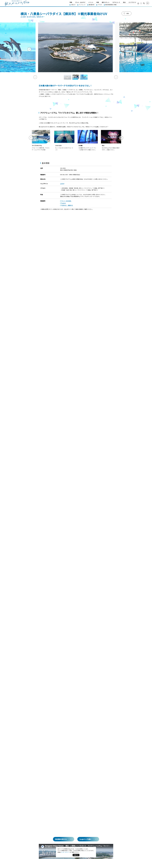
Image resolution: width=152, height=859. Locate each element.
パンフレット (82, 4)
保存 (127, 13)
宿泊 (124, 2)
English (64, 203)
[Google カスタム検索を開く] (144, 3)
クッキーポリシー (65, 852)
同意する (76, 855)
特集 (71, 2)
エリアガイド (132, 2)
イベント (90, 2)
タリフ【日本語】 (67, 201)
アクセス (100, 4)
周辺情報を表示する (61, 839)
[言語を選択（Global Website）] (138, 3)
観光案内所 (91, 4)
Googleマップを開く (86, 839)
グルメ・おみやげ (80, 2)
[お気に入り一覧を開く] (141, 3)
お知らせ (73, 4)
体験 (97, 2)
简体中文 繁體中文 (67, 205)
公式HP (62, 184)
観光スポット (105, 2)
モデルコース (116, 2)
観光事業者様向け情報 (110, 4)
